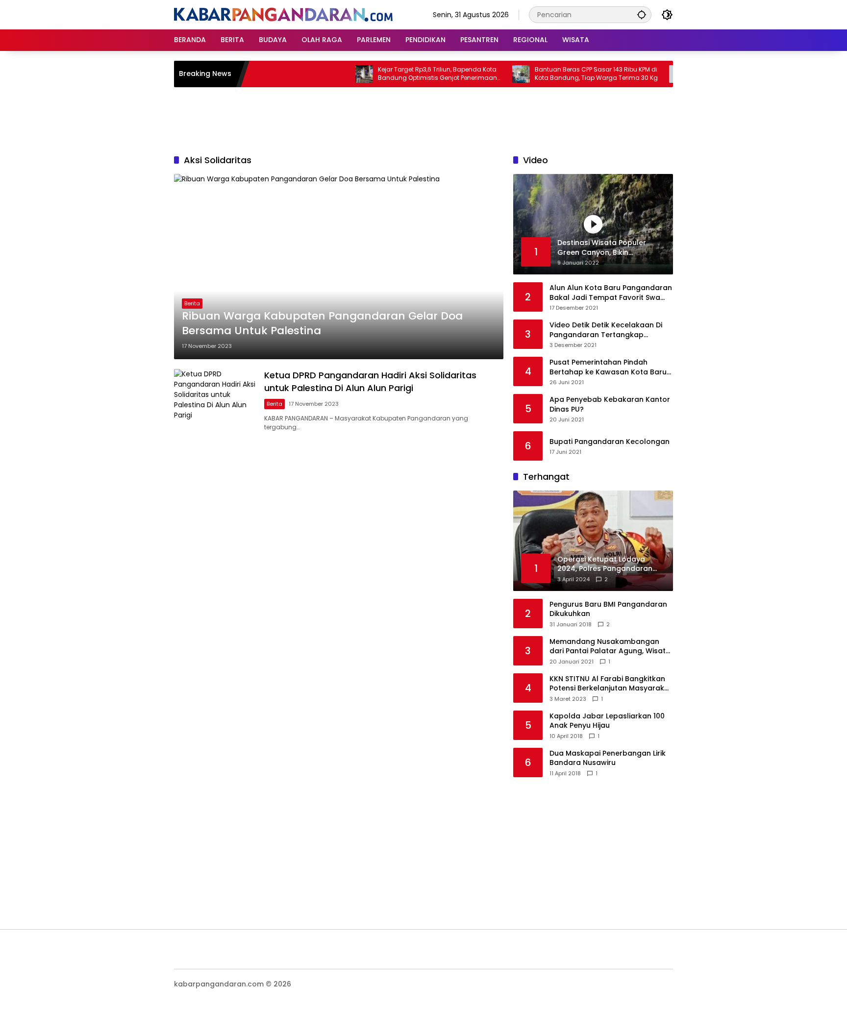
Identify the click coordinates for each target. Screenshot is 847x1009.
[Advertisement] (423, 119)
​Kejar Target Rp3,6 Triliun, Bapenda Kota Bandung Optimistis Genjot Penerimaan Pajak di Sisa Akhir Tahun (416, 74)
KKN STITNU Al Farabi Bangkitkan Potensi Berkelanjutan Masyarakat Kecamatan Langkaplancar (610, 683)
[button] (641, 14)
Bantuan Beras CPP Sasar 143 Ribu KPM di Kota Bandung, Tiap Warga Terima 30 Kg (575, 74)
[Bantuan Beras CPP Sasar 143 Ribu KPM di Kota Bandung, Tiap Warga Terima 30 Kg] (500, 74)
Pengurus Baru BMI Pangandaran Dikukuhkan (608, 609)
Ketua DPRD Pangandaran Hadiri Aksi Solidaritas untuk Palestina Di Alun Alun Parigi (370, 381)
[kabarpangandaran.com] (283, 14)
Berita (192, 303)
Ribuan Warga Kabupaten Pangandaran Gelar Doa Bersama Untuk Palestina (322, 324)
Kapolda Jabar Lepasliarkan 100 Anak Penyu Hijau (607, 721)
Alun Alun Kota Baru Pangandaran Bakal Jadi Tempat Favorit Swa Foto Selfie (610, 292)
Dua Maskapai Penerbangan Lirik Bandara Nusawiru (607, 758)
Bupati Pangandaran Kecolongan (609, 441)
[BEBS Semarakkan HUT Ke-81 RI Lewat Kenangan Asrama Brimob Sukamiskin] (657, 74)
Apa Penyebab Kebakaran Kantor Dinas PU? (609, 404)
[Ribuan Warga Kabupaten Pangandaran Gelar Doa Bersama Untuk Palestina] (338, 266)
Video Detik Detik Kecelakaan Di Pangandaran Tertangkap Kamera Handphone (605, 330)
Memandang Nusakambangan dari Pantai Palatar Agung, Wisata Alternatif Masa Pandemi (610, 646)
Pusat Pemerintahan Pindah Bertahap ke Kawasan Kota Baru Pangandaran (608, 367)
